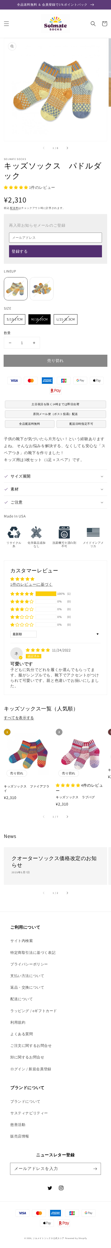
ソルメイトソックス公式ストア (48, 1238)
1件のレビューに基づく (31, 584)
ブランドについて (25, 1101)
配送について (21, 999)
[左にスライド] (44, 148)
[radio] (16, 288)
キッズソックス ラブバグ (75, 797)
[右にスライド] (67, 148)
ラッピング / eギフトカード (33, 1010)
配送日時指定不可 (81, 424)
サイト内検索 (21, 940)
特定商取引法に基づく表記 (33, 952)
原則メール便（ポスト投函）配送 (55, 414)
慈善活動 (17, 1124)
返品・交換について (27, 987)
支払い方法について (27, 975)
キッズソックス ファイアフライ (26, 788)
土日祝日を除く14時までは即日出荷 (55, 404)
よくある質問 (21, 1034)
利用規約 (17, 1022)
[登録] (95, 1168)
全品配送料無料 (29, 424)
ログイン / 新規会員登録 (30, 1069)
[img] (38, 650)
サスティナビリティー (29, 1113)
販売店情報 (19, 1136)
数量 (7, 333)
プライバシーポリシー (29, 964)
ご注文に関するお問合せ (31, 1045)
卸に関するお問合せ (27, 1057)
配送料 (14, 208)
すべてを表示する (19, 717)
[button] (6, 23)
